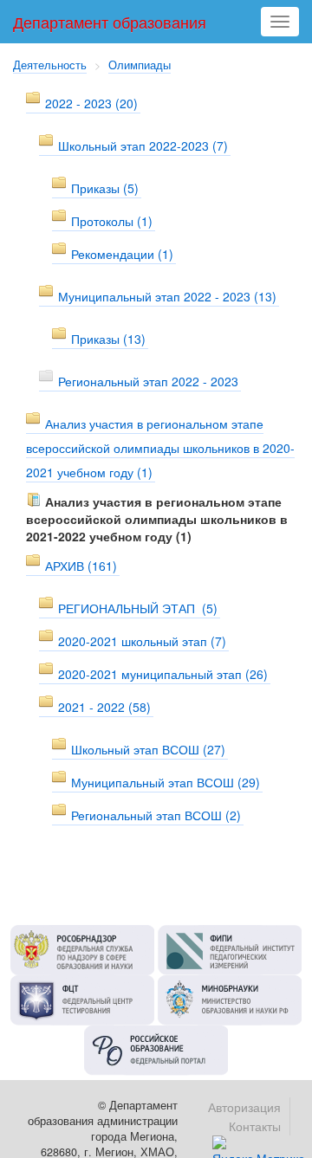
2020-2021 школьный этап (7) (142, 641)
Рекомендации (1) (122, 253)
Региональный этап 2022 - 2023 (148, 381)
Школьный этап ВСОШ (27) (148, 749)
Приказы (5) (105, 188)
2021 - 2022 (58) (104, 706)
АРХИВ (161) (81, 565)
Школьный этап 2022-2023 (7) (143, 145)
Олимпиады (139, 65)
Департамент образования (109, 21)
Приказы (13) (108, 338)
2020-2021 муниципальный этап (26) (163, 674)
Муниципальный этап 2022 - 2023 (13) (167, 296)
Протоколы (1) (112, 221)
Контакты (255, 1126)
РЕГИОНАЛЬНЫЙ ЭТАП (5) (138, 608)
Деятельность (50, 65)
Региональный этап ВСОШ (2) (156, 815)
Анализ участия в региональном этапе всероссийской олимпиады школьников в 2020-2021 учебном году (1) (160, 448)
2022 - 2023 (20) (91, 103)
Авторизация (244, 1107)
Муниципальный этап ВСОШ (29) (165, 782)
